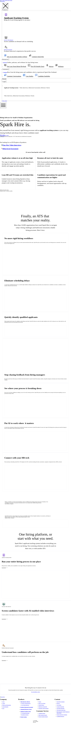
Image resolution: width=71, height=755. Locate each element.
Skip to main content (3, 0)
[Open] (3, 105)
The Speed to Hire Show (61, 710)
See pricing (33, 525)
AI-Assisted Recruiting (25, 713)
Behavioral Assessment (8, 49)
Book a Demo (37, 525)
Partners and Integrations (6, 705)
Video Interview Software (25, 701)
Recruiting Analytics (24, 714)
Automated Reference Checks (26, 709)
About (3, 701)
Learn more (4, 567)
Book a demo (4, 100)
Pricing (4, 79)
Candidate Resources (60, 716)
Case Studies (59, 705)
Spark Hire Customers (61, 701)
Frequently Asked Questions (43, 708)
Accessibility (53, 720)
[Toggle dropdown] (7, 10)
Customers (5, 72)
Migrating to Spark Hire (43, 706)
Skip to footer (9, 0)
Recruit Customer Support (43, 716)
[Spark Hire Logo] (2, 1)
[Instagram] (18, 753)
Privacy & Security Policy (42, 720)
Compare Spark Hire (60, 706)
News (3, 708)
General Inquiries (5, 706)
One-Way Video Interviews (12, 145)
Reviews (58, 703)
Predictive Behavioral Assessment (26, 707)
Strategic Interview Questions (62, 714)
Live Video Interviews (25, 705)
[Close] (5, 6)
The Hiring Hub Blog (60, 708)
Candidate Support (42, 713)
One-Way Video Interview (26, 703)
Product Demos (41, 705)
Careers (3, 703)
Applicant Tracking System (16, 18)
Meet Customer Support (43, 715)
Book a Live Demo (42, 703)
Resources (5, 62)
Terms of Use (48, 720)
